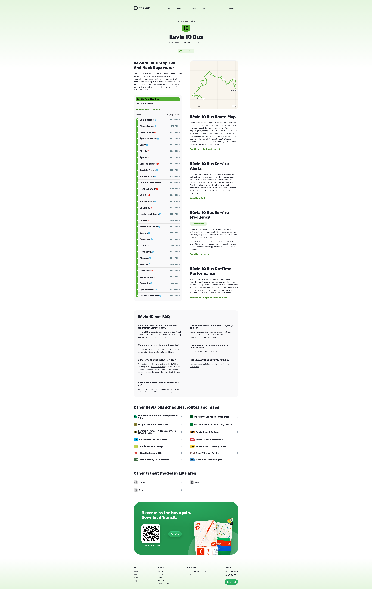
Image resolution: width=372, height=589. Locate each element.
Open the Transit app (198, 174)
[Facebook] (232, 575)
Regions (180, 8)
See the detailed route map (204, 149)
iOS (151, 545)
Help (135, 581)
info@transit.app (231, 571)
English (232, 8)
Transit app (207, 237)
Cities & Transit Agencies (197, 571)
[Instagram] (226, 575)
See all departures (199, 254)
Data (189, 574)
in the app (174, 349)
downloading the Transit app (204, 337)
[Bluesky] (229, 575)
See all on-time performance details (208, 297)
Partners (192, 8)
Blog (204, 8)
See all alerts (196, 198)
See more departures (147, 109)
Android (157, 545)
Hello (136, 567)
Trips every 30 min (187, 51)
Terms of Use (163, 584)
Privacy (161, 581)
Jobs (160, 578)
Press (136, 578)
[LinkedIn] (235, 575)
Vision (169, 8)
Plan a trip (175, 534)
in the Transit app (158, 367)
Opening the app (223, 131)
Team (160, 574)
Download (231, 582)
